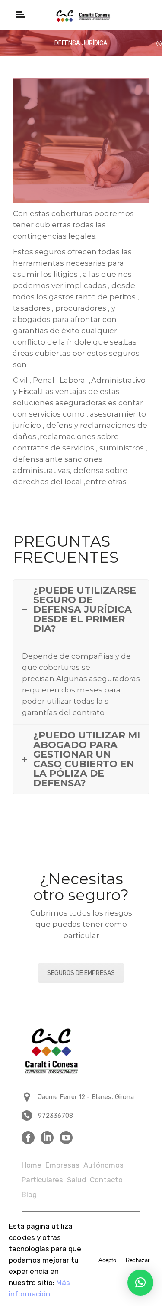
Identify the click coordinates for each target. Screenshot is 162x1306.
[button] (140, 1283)
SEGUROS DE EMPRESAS (81, 973)
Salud (76, 1179)
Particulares (42, 1179)
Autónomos (103, 1165)
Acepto (107, 1260)
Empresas (62, 1165)
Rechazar (137, 1260)
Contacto (106, 1179)
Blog (29, 1194)
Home (31, 1165)
